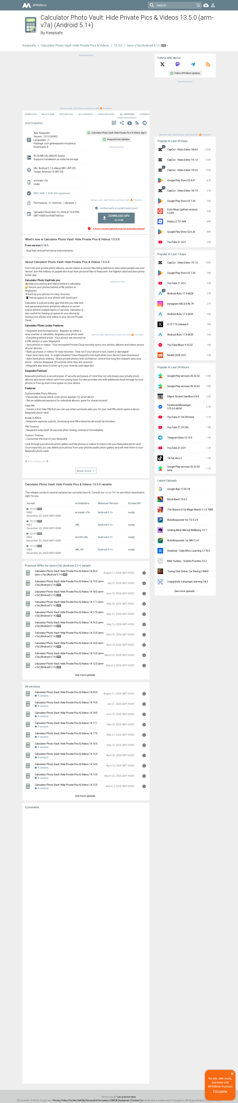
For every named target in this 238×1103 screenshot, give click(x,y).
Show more (84, 471)
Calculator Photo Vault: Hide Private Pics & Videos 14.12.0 (66, 784)
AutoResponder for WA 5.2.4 (183, 540)
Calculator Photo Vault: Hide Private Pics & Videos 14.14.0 (66, 764)
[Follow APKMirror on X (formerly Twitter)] (162, 65)
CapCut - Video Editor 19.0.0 (182, 170)
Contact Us (137, 1100)
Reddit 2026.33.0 (176, 355)
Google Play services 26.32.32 (183, 376)
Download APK (118, 217)
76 (48, 140)
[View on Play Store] (130, 123)
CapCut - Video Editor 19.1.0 (182, 159)
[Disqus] (86, 946)
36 (49, 202)
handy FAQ (111, 492)
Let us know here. (126, 1097)
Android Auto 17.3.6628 (180, 293)
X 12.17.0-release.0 (177, 324)
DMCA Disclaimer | (120, 1100)
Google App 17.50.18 (178, 489)
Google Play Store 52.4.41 (181, 180)
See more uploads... (86, 675)
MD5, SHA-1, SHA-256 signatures (52, 193)
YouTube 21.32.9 (176, 447)
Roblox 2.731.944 (176, 221)
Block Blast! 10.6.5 (177, 499)
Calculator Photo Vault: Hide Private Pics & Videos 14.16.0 (66, 743)
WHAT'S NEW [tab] (48, 114)
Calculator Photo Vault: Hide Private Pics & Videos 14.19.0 (66, 702)
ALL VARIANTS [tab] (85, 114)
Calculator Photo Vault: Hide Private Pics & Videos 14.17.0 (66, 733)
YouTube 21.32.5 (176, 242)
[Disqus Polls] (86, 855)
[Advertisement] (85, 81)
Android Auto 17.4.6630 (180, 334)
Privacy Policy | (61, 1100)
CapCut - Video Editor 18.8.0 (182, 149)
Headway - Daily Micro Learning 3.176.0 (188, 550)
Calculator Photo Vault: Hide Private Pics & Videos (75, 45)
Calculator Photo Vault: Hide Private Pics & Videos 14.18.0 (66, 712)
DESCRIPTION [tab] (66, 114)
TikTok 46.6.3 (174, 458)
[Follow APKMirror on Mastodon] (177, 65)
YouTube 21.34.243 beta (180, 417)
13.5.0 (118, 45)
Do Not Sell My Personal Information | (89, 1100)
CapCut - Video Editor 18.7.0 (182, 190)
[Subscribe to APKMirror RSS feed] (208, 65)
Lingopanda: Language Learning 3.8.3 (187, 581)
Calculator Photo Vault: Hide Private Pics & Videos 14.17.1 (66, 723)
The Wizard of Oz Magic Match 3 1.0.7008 (190, 509)
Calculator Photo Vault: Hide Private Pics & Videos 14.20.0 (66, 692)
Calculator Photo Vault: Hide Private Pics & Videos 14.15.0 (66, 754)
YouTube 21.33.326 (178, 427)
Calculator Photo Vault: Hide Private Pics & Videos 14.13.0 (66, 774)
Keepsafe (54, 32)
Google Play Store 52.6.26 (181, 231)
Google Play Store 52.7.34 (181, 201)
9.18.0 (44, 245)
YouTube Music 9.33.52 (180, 345)
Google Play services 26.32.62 (183, 386)
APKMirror (40, 5)
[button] (114, 123)
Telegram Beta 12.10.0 (179, 437)
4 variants (43, 695)
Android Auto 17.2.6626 (180, 314)
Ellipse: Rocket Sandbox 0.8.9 (183, 396)
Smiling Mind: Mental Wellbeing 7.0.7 (187, 530)
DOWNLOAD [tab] (31, 114)
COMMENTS (145, 114)
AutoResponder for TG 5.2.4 (182, 519)
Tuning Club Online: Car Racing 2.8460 (188, 571)
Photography (34, 123)
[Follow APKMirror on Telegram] (193, 65)
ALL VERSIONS (127, 114)
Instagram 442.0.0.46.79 (180, 303)
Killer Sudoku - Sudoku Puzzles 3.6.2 (187, 561)
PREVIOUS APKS (106, 114)
